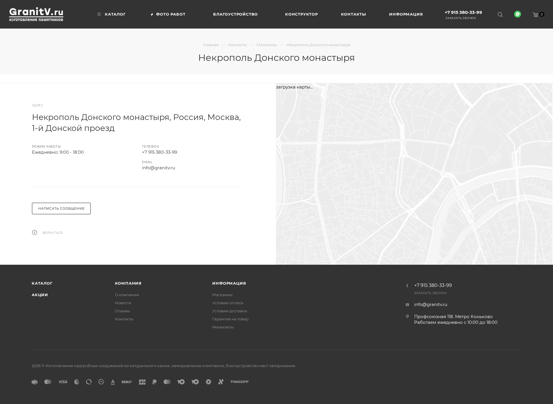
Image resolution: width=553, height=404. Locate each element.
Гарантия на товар (230, 319)
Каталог (42, 283)
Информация (229, 283)
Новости (123, 302)
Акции (40, 294)
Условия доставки (229, 311)
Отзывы (122, 311)
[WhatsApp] (517, 14)
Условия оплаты (227, 302)
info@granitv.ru (158, 167)
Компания (128, 283)
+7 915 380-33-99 (463, 12)
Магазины (222, 294)
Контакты (124, 319)
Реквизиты (223, 327)
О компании (127, 294)
